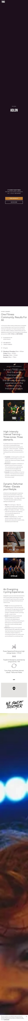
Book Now (14, 202)
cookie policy (6, 1019)
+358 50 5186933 (7, 344)
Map (14, 679)
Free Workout (14, 198)
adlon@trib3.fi (6, 342)
